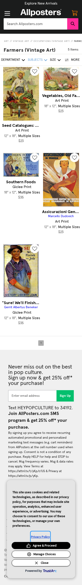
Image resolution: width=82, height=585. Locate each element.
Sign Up (65, 395)
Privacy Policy (40, 537)
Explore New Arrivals (41, 3)
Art (6, 41)
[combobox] (35, 24)
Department (10, 59)
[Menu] (7, 13)
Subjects (35, 59)
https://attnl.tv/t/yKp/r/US (26, 471)
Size (53, 59)
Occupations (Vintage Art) (51, 41)
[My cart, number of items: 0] (74, 12)
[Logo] (41, 12)
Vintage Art (21, 41)
